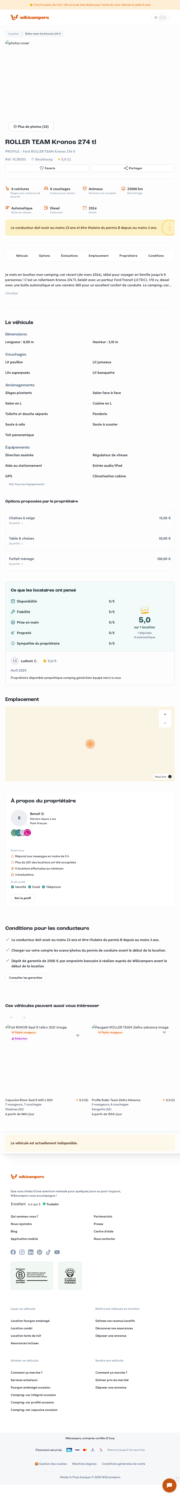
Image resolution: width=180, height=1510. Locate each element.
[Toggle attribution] (170, 776)
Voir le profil (22, 898)
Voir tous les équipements (26, 484)
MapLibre (160, 776)
